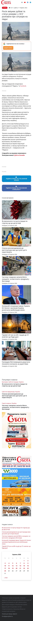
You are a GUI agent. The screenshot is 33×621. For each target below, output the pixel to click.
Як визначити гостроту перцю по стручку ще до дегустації (14, 222)
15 (24, 566)
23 (28, 568)
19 (12, 568)
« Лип (6, 578)
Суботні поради (13, 382)
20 (16, 568)
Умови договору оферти (9, 614)
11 (9, 566)
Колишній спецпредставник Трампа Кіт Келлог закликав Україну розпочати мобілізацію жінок (16, 308)
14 (20, 566)
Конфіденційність (7, 616)
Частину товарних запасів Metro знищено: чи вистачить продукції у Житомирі (15, 279)
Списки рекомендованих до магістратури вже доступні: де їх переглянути (14, 250)
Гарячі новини (6, 403)
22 (24, 568)
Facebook (23, 86)
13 (16, 566)
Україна (21, 382)
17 (5, 568)
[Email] (22, 2)
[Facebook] (27, 2)
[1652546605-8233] (16, 62)
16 (28, 566)
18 (9, 568)
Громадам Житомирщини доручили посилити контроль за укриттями (16, 363)
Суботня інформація (8, 392)
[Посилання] (6, 2)
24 (5, 571)
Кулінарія (5, 382)
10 (5, 566)
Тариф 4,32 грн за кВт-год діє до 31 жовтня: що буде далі (15, 336)
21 (20, 568)
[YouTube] (25, 2)
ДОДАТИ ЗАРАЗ (8, 48)
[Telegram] (30, 2)
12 (12, 566)
